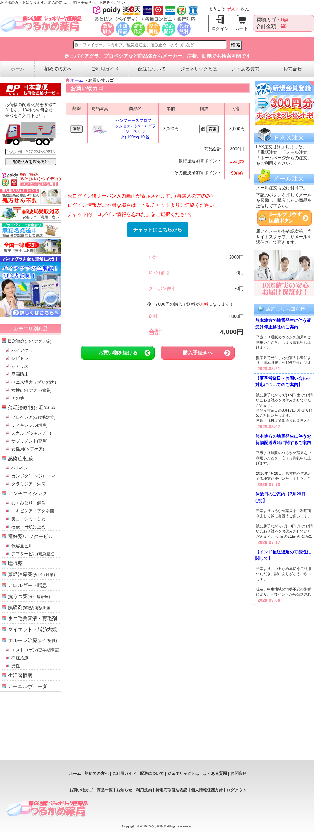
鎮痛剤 (29, 607)
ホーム (17, 68)
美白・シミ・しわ (28, 518)
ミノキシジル (29, 425)
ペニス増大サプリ (33, 382)
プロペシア (33, 417)
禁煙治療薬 (31, 574)
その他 (17, 398)
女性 (31, 390)
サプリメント (29, 441)
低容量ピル (22, 545)
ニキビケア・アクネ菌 (32, 510)
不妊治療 (19, 657)
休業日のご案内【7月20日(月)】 (280, 497)
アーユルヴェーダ (27, 686)
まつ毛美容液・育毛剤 (32, 618)
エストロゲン (35, 649)
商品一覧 (105, 790)
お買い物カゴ (81, 790)
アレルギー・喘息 (27, 585)
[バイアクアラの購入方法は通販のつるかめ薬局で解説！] (30, 315)
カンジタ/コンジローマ (33, 475)
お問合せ (292, 68)
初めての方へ (58, 68)
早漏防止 (19, 374)
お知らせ (124, 790)
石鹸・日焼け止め (28, 526)
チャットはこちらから (157, 229)
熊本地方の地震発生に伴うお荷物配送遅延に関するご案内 (283, 439)
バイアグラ (22, 350)
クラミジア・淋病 (28, 483)
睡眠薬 (15, 563)
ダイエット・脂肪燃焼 (32, 629)
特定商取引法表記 (171, 790)
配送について (152, 68)
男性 (15, 665)
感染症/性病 (21, 458)
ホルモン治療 (32, 640)
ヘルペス (19, 467)
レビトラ (19, 358)
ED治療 (29, 341)
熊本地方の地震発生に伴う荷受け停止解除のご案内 (283, 323)
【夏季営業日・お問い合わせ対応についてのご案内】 (283, 381)
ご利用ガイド (105, 68)
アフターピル (33, 553)
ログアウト (236, 790)
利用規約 (144, 790)
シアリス (19, 366)
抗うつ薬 (29, 596)
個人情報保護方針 (207, 790)
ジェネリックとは (198, 68)
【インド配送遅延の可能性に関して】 (283, 555)
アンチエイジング (27, 493)
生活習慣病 (20, 675)
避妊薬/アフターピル (30, 536)
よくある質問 (245, 68)
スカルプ (31, 433)
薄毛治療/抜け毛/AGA (31, 407)
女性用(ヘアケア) (27, 448)
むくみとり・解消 (28, 502)
